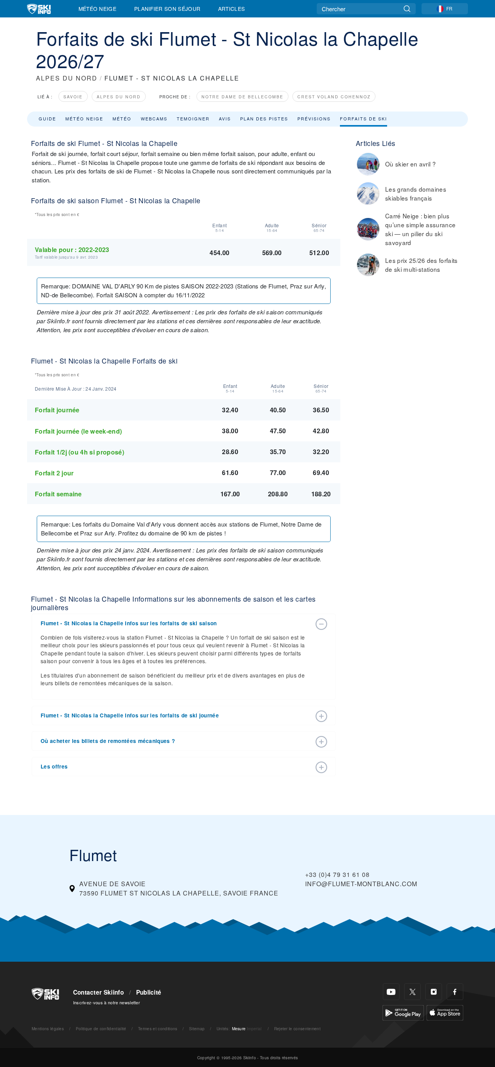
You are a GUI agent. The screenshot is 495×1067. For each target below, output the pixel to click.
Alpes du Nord (119, 96)
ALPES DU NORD (66, 78)
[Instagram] (433, 991)
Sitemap (197, 1028)
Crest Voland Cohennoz (333, 96)
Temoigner (193, 118)
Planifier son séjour (167, 8)
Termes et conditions (157, 1028)
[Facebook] (455, 991)
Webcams (154, 118)
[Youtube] (391, 991)
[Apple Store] (445, 1012)
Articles (231, 8)
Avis (225, 118)
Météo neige (84, 118)
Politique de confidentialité (101, 1028)
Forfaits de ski (363, 118)
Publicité (149, 992)
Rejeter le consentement (297, 1028)
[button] (176, 623)
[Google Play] (403, 1012)
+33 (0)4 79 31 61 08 (337, 874)
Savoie (73, 96)
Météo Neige (98, 8)
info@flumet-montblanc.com (361, 883)
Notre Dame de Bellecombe (242, 96)
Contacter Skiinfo (98, 992)
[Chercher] (407, 8)
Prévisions (314, 118)
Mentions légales (48, 1028)
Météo (122, 118)
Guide (47, 118)
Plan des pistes (264, 118)
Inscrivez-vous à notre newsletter (106, 1002)
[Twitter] (412, 991)
